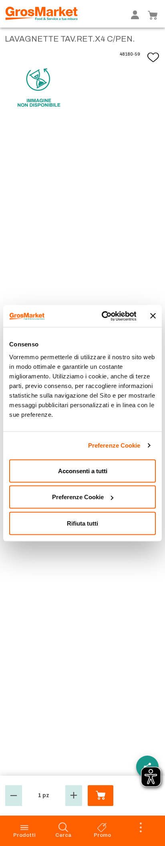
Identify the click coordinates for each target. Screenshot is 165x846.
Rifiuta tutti (82, 523)
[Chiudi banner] (153, 316)
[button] (13, 795)
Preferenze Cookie (114, 445)
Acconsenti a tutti (82, 470)
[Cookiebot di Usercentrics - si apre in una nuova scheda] (103, 316)
